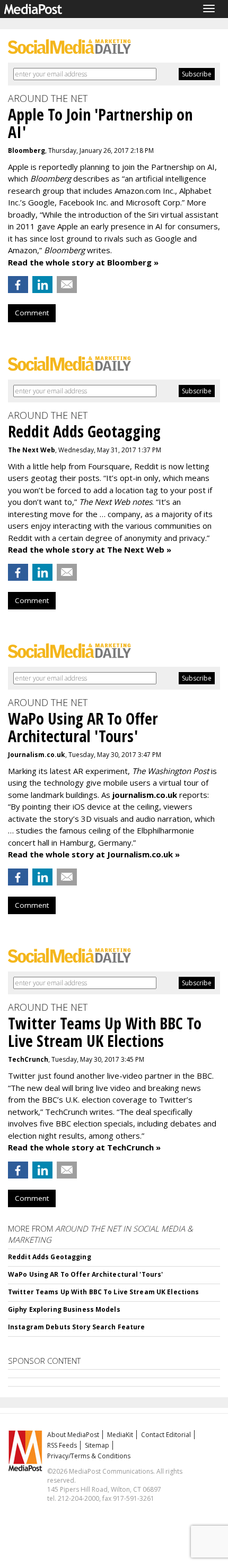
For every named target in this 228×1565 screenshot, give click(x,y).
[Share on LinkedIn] (42, 284)
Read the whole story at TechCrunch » (84, 1147)
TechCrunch (28, 1059)
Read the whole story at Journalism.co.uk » (94, 854)
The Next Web (31, 449)
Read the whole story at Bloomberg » (83, 262)
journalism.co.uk (144, 794)
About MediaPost (73, 1434)
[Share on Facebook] (18, 284)
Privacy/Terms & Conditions (88, 1455)
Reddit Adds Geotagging (49, 1256)
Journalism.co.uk (36, 754)
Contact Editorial (166, 1434)
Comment (32, 312)
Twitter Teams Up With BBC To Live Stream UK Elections (103, 1291)
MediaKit (120, 1434)
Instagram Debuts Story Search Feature (76, 1326)
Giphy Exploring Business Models (64, 1309)
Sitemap (97, 1445)
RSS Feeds (62, 1445)
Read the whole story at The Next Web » (89, 549)
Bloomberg (26, 150)
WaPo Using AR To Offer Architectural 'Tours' (85, 1274)
